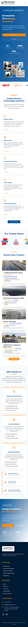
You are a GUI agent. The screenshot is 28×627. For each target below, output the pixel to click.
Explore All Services (14, 221)
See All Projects (14, 359)
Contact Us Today (8, 525)
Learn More (14, 39)
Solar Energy (6, 566)
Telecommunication (8, 571)
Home (4, 584)
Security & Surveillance (8, 568)
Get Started (13, 34)
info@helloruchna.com (9, 604)
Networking (6, 575)
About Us (5, 586)
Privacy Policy (6, 591)
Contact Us (6, 589)
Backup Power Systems (9, 573)
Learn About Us (20, 525)
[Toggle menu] (25, 3)
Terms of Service (7, 593)
